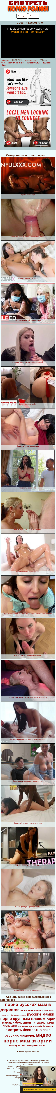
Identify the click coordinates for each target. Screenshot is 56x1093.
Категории (22, 16)
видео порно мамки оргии (27, 1038)
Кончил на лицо (16, 63)
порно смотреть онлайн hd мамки (35, 1026)
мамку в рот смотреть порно (27, 1045)
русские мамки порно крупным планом (27, 1016)
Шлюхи (47, 63)
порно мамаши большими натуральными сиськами (29, 1022)
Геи (4, 65)
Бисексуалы (33, 63)
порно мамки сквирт (31, 1010)
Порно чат (34, 16)
